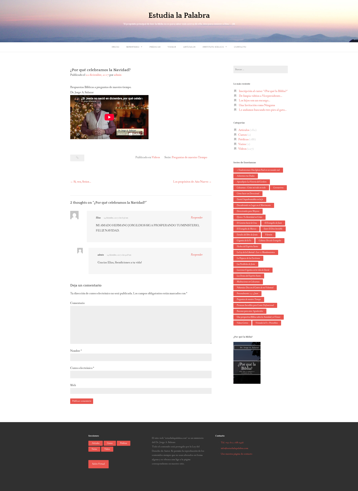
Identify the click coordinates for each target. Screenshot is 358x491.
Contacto (240, 47)
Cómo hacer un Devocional (248, 193)
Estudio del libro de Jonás (247, 234)
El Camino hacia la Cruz (247, 222)
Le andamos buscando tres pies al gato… (263, 110)
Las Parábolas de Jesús (246, 264)
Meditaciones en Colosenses (248, 281)
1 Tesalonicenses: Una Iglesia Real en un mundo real (258, 170)
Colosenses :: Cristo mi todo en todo (251, 187)
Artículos (189, 47)
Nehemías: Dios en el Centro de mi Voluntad (255, 287)
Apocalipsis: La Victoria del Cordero (252, 181)
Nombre (76, 351)
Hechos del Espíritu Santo (247, 246)
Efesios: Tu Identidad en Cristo (249, 217)
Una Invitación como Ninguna (257, 105)
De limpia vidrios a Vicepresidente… (260, 96)
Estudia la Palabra (179, 15)
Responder (197, 218)
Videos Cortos (242, 322)
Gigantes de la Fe (244, 240)
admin (117, 75)
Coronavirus (278, 187)
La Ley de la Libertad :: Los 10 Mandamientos (256, 252)
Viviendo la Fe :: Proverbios (267, 322)
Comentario (77, 303)
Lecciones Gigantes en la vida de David (253, 270)
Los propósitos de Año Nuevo (190, 182)
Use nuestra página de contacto (236, 454)
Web (73, 385)
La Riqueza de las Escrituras (248, 258)
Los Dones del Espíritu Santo (249, 275)
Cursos (242, 135)
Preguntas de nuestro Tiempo (189, 157)
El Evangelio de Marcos (246, 228)
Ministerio (132, 47)
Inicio (115, 47)
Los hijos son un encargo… (254, 100)
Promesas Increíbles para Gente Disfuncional (255, 305)
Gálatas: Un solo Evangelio (270, 240)
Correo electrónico (82, 368)
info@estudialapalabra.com (234, 448)
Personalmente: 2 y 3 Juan (247, 293)
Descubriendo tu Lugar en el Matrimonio (254, 205)
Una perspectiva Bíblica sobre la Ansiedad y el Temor (258, 317)
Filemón (268, 234)
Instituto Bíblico (213, 47)
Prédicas (154, 47)
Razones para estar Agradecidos (250, 311)
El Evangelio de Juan (273, 222)
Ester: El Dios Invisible (273, 228)
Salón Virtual (98, 464)
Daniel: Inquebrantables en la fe (250, 199)
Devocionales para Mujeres (248, 211)
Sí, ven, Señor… (82, 182)
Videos (172, 47)
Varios (242, 144)
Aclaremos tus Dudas (246, 175)
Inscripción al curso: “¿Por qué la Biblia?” (263, 91)
